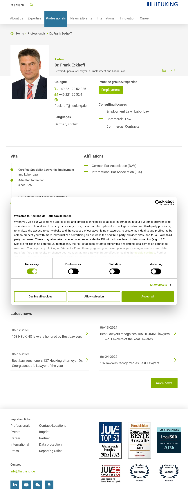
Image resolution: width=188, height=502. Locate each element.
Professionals (56, 18)
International (106, 18)
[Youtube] (26, 485)
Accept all (147, 296)
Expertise (34, 18)
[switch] (73, 271)
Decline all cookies (40, 296)
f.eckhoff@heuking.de (71, 106)
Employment (110, 90)
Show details (158, 284)
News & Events (81, 18)
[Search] (31, 4)
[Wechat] (37, 485)
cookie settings (144, 252)
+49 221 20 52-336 (72, 89)
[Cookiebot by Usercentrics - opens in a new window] (158, 202)
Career (145, 18)
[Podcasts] (49, 485)
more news (164, 383)
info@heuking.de (22, 471)
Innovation (127, 18)
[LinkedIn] (14, 485)
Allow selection (94, 296)
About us (16, 18)
